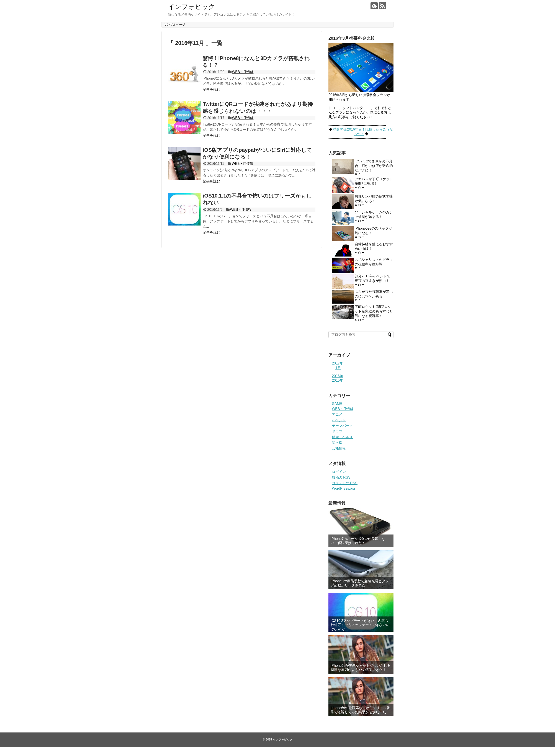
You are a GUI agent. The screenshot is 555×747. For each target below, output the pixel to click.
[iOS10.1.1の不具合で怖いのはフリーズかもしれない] (184, 209)
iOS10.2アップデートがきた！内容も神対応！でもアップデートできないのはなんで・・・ (360, 625)
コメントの (344, 483)
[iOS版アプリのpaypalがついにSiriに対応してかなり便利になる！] (184, 163)
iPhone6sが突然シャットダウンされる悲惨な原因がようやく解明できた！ (360, 668)
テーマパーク (342, 426)
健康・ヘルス (342, 437)
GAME (337, 403)
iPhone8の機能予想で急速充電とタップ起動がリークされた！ (360, 583)
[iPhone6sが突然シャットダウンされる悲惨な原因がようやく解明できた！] (360, 654)
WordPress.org (343, 488)
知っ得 (337, 443)
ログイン (339, 472)
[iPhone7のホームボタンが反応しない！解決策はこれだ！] (360, 527)
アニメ (337, 414)
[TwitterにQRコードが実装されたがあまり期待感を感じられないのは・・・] (184, 117)
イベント (339, 420)
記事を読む (211, 89)
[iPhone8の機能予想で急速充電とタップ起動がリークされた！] (360, 569)
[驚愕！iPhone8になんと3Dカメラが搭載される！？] (184, 72)
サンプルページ (174, 24)
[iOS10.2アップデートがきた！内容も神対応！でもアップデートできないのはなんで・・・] (360, 612)
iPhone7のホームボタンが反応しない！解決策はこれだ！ (358, 541)
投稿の (341, 477)
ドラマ (337, 431)
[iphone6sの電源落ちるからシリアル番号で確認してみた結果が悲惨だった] (360, 696)
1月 (338, 368)
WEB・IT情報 (242, 72)
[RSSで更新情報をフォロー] (382, 5)
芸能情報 (339, 448)
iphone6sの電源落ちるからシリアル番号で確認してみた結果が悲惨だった (360, 710)
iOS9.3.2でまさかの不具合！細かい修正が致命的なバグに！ (374, 165)
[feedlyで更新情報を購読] (374, 5)
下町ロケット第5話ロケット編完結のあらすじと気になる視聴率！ (374, 311)
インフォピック (191, 6)
